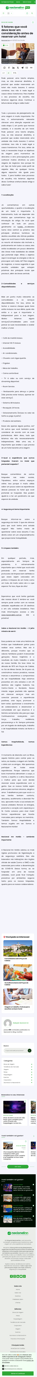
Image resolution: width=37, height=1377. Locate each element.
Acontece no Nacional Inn (12, 1083)
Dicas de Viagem (7, 22)
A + (4, 73)
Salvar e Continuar (18, 1373)
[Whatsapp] (24, 1278)
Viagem (6, 1069)
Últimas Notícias (7, 2)
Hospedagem (8, 1075)
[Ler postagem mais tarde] (33, 22)
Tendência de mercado (11, 1067)
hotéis (21, 227)
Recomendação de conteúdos (13, 1369)
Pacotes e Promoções (18, 1339)
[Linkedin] (17, 1278)
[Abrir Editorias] (9, 13)
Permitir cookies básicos (11, 1366)
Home (18, 1289)
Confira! (19, 1032)
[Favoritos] (27, 13)
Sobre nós (18, 1293)
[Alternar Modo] (15, 72)
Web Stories (27, 2)
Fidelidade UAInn (18, 1299)
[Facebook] (11, 1278)
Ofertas (17, 1303)
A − (9, 73)
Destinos (18, 1296)
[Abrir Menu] (3, 13)
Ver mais (18, 1167)
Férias (5, 1072)
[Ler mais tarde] (25, 1101)
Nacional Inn (5, 40)
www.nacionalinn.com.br (11, 615)
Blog (18, 2)
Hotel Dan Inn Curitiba (18, 1348)
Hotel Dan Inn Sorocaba (17, 1352)
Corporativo (7, 1080)
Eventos (6, 1077)
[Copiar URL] (31, 67)
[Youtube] (21, 1278)
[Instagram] (14, 1278)
